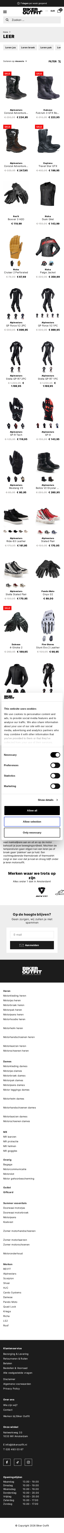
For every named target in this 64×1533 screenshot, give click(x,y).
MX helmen (9, 1146)
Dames (7, 1061)
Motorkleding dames (15, 1066)
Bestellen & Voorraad (15, 1368)
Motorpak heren (12, 1009)
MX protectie (10, 1141)
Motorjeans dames (14, 1085)
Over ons (8, 1399)
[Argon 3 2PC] (48, 675)
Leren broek (28, 47)
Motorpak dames (13, 1080)
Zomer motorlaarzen (15, 1239)
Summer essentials (15, 1203)
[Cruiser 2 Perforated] (16, 247)
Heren (7, 990)
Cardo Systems (12, 1292)
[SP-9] (48, 409)
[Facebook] (7, 1462)
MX (5, 1131)
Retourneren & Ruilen (15, 1358)
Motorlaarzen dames (15, 1116)
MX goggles (10, 1150)
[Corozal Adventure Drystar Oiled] (16, 140)
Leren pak (46, 47)
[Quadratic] (16, 675)
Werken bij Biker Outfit (16, 1416)
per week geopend (33, 3)
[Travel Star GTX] (48, 140)
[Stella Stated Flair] (16, 569)
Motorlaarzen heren (14, 1045)
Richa (6, 1316)
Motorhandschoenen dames (19, 1107)
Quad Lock (9, 1306)
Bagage (7, 1164)
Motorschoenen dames (16, 1121)
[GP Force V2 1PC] (48, 300)
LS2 (5, 1320)
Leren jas (10, 47)
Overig (7, 1159)
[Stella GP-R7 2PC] (16, 353)
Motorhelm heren (13, 1028)
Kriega (7, 1311)
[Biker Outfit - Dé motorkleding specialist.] (32, 13)
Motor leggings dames (16, 1089)
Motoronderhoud (13, 1253)
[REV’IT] (42, 892)
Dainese (8, 1297)
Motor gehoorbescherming (18, 1178)
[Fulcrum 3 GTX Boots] (48, 87)
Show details (45, 799)
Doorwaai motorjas (14, 1207)
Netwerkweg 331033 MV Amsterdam (15, 1434)
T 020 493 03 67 (13, 1449)
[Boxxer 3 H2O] (16, 193)
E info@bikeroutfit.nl (15, 1444)
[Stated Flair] (48, 515)
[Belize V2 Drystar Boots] (48, 462)
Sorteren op (8, 61)
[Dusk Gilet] (48, 193)
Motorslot (8, 1173)
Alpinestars (9, 1273)
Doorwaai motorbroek (16, 1212)
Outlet (7, 1187)
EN (46, 11)
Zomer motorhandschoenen (19, 1230)
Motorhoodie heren (14, 1019)
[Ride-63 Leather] (16, 515)
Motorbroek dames (14, 1075)
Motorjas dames (12, 1070)
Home (5, 32)
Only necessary (32, 832)
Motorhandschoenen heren (19, 1037)
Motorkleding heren (14, 995)
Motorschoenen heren (16, 1050)
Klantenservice (12, 1348)
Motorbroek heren (13, 1005)
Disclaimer (9, 1379)
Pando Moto (10, 1301)
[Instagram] (28, 1462)
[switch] (55, 765)
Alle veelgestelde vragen (17, 1372)
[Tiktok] (17, 1462)
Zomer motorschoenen (16, 1244)
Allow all (32, 810)
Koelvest (8, 1222)
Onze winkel (10, 1426)
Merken (7, 1264)
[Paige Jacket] (48, 247)
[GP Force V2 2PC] (16, 300)
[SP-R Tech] (16, 409)
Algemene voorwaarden (17, 1383)
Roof (6, 1325)
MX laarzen (9, 1136)
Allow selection (32, 821)
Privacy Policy (11, 1388)
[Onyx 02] (48, 569)
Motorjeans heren (13, 1014)
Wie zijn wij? (10, 1405)
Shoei (6, 1283)
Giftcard (8, 1192)
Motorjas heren (12, 1000)
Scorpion (8, 1278)
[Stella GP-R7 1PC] (48, 353)
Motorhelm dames (13, 1098)
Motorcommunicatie (14, 1169)
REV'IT (7, 1268)
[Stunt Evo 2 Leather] (48, 622)
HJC (5, 1287)
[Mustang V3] (16, 462)
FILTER (53, 61)
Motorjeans (9, 1217)
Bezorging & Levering (16, 1353)
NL (41, 11)
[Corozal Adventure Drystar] (16, 87)
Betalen (7, 1363)
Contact (8, 1409)
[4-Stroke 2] (16, 622)
